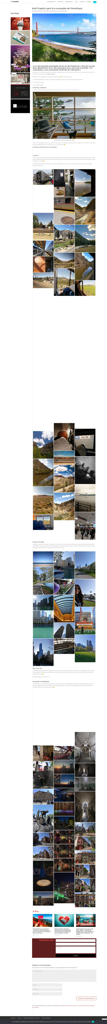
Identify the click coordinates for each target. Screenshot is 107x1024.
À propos (88, 1)
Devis (94, 1)
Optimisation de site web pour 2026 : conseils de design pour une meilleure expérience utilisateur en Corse (85, 931)
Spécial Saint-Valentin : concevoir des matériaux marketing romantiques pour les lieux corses (62, 931)
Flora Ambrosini (38, 11)
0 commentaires (62, 11)
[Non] (105, 1022)
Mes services (50, 1)
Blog (76, 1)
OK (93, 1021)
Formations (68, 1)
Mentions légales (46, 1018)
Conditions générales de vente (31, 1018)
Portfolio (60, 1)
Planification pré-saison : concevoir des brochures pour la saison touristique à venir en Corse (42, 931)
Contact (82, 1)
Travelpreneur (53, 11)
